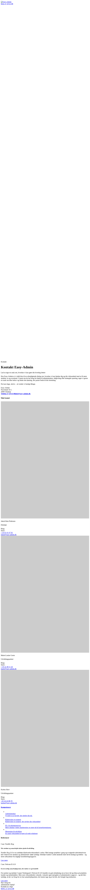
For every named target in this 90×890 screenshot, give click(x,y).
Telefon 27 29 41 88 (8, 394)
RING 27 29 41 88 (7, 889)
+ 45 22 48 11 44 (7, 667)
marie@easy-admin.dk (8, 669)
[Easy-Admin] (6, 2)
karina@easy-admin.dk (9, 803)
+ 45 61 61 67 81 (7, 533)
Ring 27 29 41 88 (7, 4)
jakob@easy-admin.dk (8, 535)
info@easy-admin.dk (23, 394)
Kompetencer (6, 807)
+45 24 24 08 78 (6, 801)
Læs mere (4, 860)
